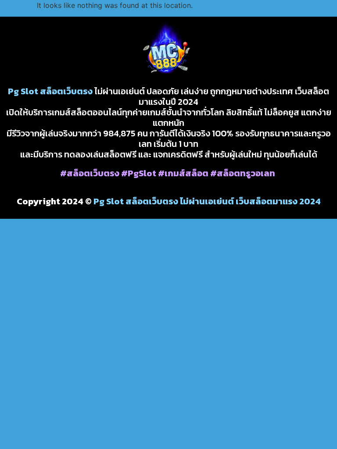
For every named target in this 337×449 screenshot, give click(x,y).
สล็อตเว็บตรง (66, 91)
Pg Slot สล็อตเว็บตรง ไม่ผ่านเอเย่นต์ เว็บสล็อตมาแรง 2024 (207, 201)
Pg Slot (23, 91)
